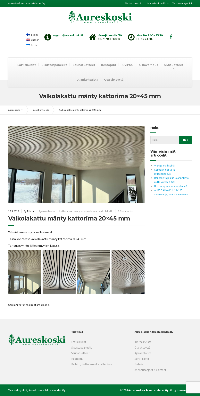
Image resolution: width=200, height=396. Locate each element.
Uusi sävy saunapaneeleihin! (170, 186)
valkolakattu (106, 211)
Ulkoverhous (148, 65)
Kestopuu (108, 65)
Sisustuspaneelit (54, 65)
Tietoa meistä (133, 3)
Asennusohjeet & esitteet (150, 370)
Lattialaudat (26, 65)
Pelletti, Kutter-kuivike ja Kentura (91, 364)
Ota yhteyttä (113, 79)
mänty (76, 211)
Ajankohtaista (87, 79)
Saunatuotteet (84, 65)
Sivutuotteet (173, 65)
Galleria (139, 364)
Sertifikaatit (142, 359)
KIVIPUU (127, 65)
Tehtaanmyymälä (182, 3)
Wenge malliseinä (164, 165)
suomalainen (89, 211)
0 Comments (125, 211)
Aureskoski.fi (15, 109)
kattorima (65, 211)
